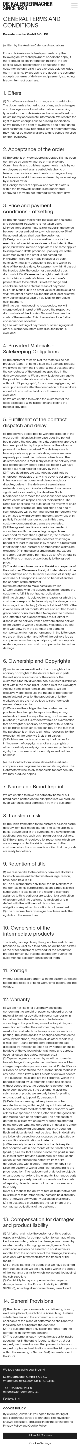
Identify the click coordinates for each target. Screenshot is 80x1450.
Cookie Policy (37, 1425)
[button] (74, 6)
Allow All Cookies (40, 1435)
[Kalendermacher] (40, 7)
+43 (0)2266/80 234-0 (17, 1387)
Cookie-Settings (40, 1443)
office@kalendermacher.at (20, 1391)
